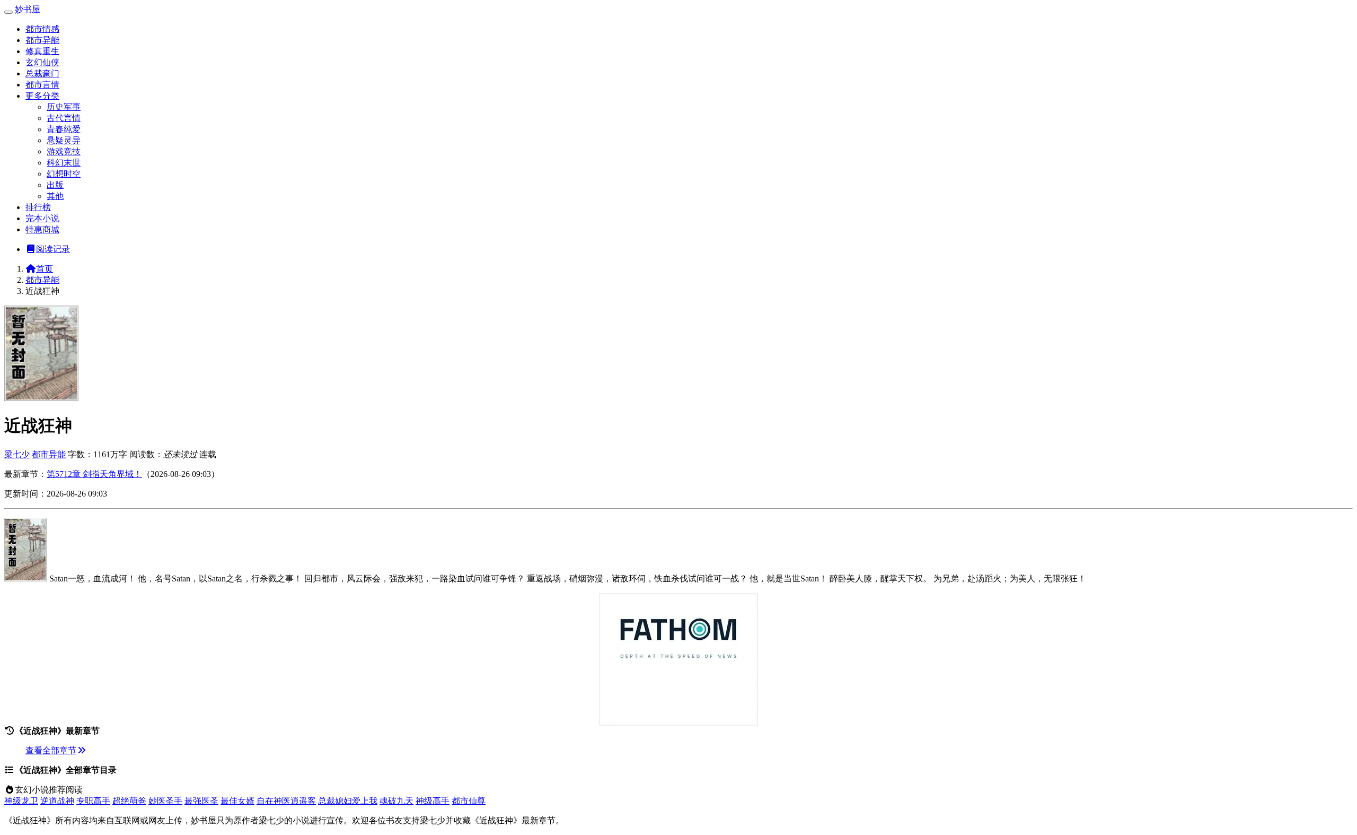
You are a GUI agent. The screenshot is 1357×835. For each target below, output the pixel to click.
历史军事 (64, 106)
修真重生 (42, 51)
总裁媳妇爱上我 (347, 800)
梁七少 (17, 454)
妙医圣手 (165, 800)
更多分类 (42, 95)
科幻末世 (64, 162)
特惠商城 (42, 229)
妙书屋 (27, 9)
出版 (55, 184)
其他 (55, 196)
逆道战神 (57, 800)
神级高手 (433, 800)
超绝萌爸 (129, 800)
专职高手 (93, 800)
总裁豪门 (42, 73)
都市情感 (42, 28)
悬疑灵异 (64, 140)
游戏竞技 (64, 151)
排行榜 (38, 207)
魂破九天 (396, 800)
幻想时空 (64, 173)
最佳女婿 (237, 800)
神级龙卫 (21, 800)
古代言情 (64, 118)
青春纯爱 (64, 129)
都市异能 (42, 40)
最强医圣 (201, 800)
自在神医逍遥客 (286, 800)
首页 (44, 268)
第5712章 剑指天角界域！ (94, 474)
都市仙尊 (469, 800)
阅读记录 (53, 249)
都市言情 (42, 84)
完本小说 (42, 218)
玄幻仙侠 (42, 62)
